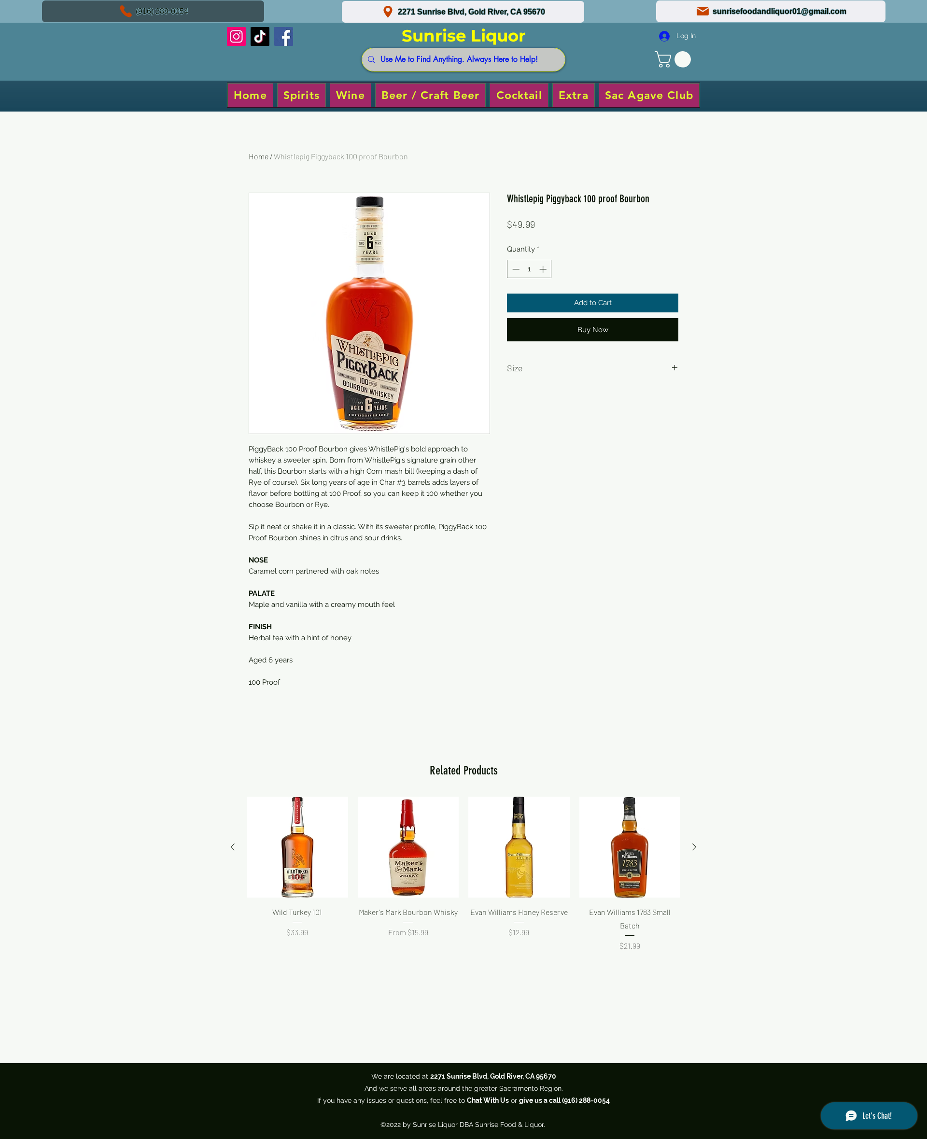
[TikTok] (260, 36)
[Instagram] (236, 36)
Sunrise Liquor (464, 36)
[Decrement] (514, 269)
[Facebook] (283, 36)
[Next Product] (694, 847)
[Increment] (543, 269)
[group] (463, 886)
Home (258, 156)
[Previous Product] (233, 847)
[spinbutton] (529, 269)
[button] (675, 59)
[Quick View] (297, 847)
